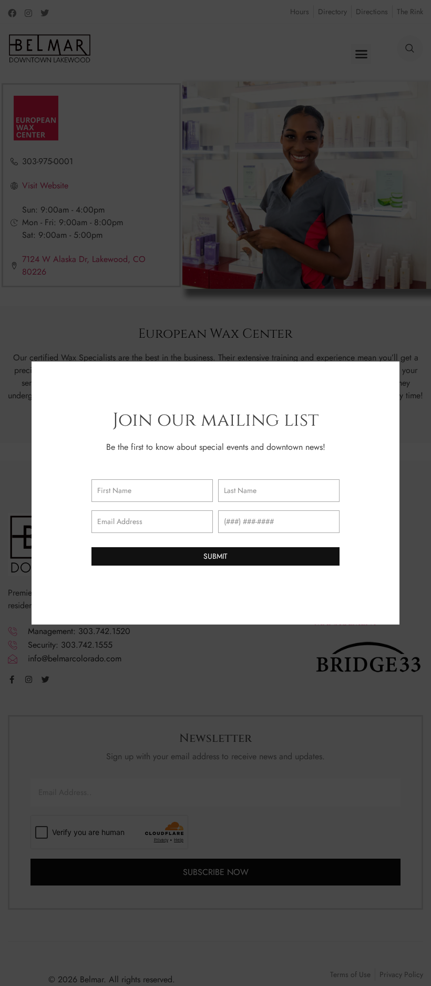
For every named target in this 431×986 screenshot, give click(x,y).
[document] (215, 493)
